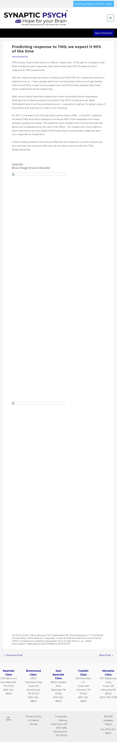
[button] (93, 4)
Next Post (106, 655)
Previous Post (12, 655)
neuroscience (20, 56)
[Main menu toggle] (110, 17)
